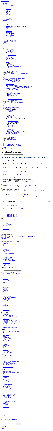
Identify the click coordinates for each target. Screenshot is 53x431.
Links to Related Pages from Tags (10, 213)
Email (15, 168)
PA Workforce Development (14, 93)
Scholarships (10, 128)
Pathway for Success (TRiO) (14, 132)
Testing (9, 136)
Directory (2, 391)
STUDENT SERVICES (11, 130)
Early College (6, 319)
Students (5, 3)
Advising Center (11, 113)
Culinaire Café (9, 27)
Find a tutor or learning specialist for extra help (12, 104)
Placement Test (11, 115)
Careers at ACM (6, 223)
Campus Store (8, 7)
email (48, 198)
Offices (4, 306)
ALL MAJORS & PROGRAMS (12, 81)
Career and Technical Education (7, 355)
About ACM (5, 243)
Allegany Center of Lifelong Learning (13, 24)
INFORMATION (10, 272)
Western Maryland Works (11, 40)
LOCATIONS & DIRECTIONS (10, 253)
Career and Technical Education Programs (11, 316)
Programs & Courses (7, 244)
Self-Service (8, 17)
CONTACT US (6, 256)
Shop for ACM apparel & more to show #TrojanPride (14, 75)
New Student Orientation (12, 205)
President (10, 56)
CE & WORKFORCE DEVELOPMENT (14, 88)
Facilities (7, 28)
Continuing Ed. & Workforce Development (12, 321)
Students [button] (18, 273)
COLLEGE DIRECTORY (11, 59)
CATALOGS (8, 96)
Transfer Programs (7, 317)
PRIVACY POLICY (7, 264)
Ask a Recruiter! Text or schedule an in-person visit (13, 141)
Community (5, 21)
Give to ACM (6, 249)
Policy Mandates (6, 225)
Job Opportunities (6, 303)
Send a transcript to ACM (13, 119)
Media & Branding (7, 305)
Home (4, 147)
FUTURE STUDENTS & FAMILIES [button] (8, 273)
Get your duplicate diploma (13, 122)
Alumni (7, 25)
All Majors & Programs (8, 315)
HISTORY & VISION (10, 50)
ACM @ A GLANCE (10, 49)
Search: (2, 155)
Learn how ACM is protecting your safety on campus (14, 78)
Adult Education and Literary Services (11, 320)
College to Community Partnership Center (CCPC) (16, 26)
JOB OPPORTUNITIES (11, 60)
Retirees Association (10, 38)
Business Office (11, 64)
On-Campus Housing (7, 340)
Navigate (7, 16)
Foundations (8, 29)
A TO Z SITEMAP (7, 405)
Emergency (29, 236)
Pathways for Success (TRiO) (9, 343)
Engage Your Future (5, 1)
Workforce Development (8, 367)
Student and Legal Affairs (13, 71)
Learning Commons (7, 338)
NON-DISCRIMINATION (8, 255)
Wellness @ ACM (9, 39)
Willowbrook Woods (28, 194)
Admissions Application (13, 160)
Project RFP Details (10, 36)
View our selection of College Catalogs (11, 107)
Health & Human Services (13, 91)
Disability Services (7, 224)
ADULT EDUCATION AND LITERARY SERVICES (17, 87)
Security (4, 42)
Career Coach (8, 9)
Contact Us (19, 236)
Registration (10, 116)
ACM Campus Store (24, 208)
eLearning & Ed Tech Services (14, 66)
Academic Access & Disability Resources (16, 131)
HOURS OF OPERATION (11, 51)
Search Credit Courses (12, 100)
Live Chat (5, 45)
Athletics (5, 20)
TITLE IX (5, 261)
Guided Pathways (6, 314)
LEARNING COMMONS (11, 133)
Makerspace (10, 92)
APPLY (2, 272)
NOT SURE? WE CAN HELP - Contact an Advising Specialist (19, 86)
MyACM (5, 4)
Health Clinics (9, 31)
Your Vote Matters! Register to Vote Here (11, 144)
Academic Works (6, 277)
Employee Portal (9, 11)
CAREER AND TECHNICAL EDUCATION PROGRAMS (18, 82)
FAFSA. (11, 189)
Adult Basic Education (10, 22)
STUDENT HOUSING (11, 58)
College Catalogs (6, 324)
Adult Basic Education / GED (9, 360)
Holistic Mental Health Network (9, 139)
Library (9, 134)
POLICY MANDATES (8, 259)
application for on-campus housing (17, 194)
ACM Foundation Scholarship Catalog (16, 185)
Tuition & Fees (11, 129)
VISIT (5, 272)
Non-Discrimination (7, 222)
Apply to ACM (11, 110)
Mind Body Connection (10, 33)
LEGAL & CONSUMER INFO (9, 260)
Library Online (9, 14)
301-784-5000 (3, 238)
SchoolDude (8, 18)
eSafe (7, 12)
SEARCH (19, 241)
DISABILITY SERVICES (8, 258)
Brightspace (8, 6)
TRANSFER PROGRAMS (11, 85)
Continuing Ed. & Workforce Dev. (10, 41)
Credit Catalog (11, 97)
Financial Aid (11, 125)
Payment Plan (20, 201)
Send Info (5, 43)
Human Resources (12, 67)
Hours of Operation (7, 302)
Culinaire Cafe (6, 376)
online (33, 208)
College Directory (6, 299)
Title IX (4, 227)
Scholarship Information (11, 5)
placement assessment (39, 174)
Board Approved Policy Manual (14, 53)
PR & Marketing (11, 70)
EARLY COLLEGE (10, 84)
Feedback (24, 236)
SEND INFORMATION (12, 419)
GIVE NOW (3, 235)
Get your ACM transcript (13, 121)
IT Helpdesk (8, 13)
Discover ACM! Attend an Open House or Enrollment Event (15, 73)
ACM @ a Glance (7, 296)
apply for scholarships (30, 185)
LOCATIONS (9, 57)
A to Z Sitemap (6, 229)
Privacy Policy (35, 236)
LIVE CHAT (3, 240)
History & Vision (6, 300)
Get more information (5, 426)
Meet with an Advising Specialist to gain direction (13, 102)
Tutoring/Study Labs (12, 137)
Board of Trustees (12, 55)
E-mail (7, 10)
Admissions (10, 111)
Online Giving (9, 34)
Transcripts (5, 350)
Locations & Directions (8, 220)
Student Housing (6, 310)
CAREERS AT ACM (7, 257)
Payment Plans (11, 126)
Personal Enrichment (10, 35)
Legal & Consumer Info (8, 226)
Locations (5, 304)
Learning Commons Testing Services (16, 174)
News (4, 230)
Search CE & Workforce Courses (15, 99)
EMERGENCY (6, 263)
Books (9, 124)
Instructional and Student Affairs (14, 69)
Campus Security (11, 65)
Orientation (10, 114)
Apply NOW (3, 428)
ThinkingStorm (9, 19)
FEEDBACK (6, 265)
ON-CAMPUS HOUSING (11, 117)
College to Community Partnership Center (11, 374)
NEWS (7, 62)
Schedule (5, 171)
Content (2, 421)
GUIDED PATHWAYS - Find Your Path (14, 80)
